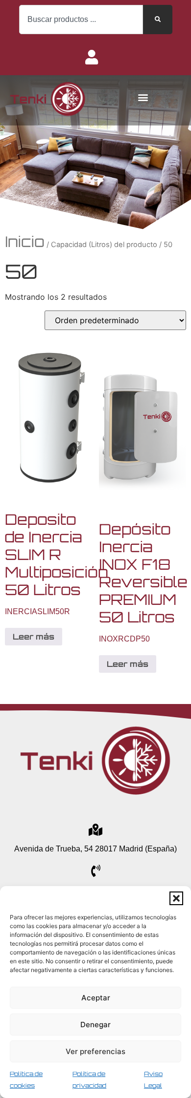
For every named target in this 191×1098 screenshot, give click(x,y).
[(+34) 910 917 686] (96, 871)
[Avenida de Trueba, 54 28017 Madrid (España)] (96, 830)
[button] (176, 898)
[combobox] (81, 19)
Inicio (25, 241)
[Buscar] (157, 19)
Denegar (95, 1024)
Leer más (33, 637)
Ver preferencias (95, 1051)
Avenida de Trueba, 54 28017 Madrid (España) (95, 849)
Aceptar (95, 997)
